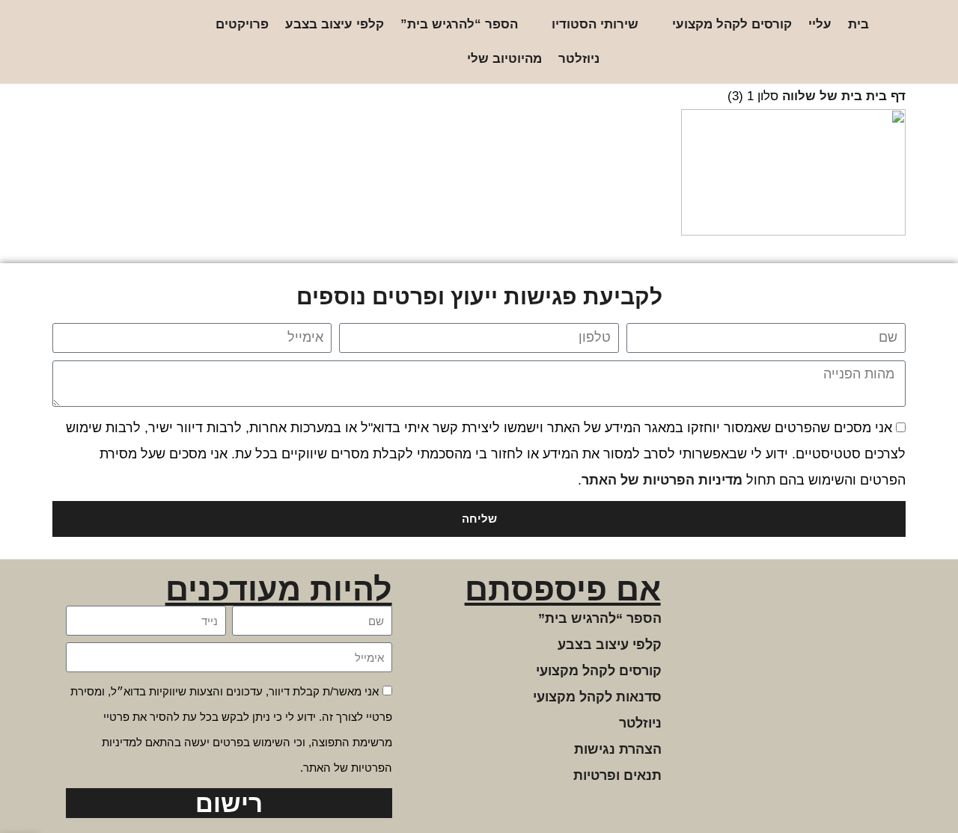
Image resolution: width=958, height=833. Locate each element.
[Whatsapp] (104, 42)
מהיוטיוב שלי (504, 59)
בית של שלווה (822, 96)
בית (858, 24)
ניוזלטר (578, 59)
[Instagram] (152, 42)
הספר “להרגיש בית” (459, 24)
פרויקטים (242, 24)
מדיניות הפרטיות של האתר (662, 480)
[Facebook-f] (128, 42)
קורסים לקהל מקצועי (732, 24)
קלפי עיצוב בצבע (334, 24)
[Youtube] (80, 42)
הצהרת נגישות (618, 749)
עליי (820, 24)
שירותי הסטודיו (595, 24)
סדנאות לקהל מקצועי (597, 696)
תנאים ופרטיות (617, 775)
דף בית (886, 96)
